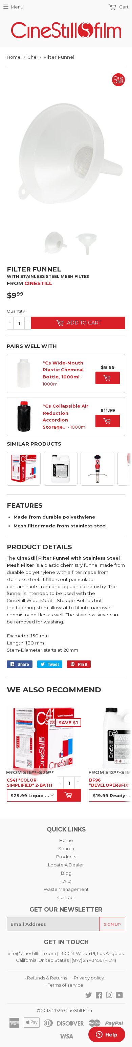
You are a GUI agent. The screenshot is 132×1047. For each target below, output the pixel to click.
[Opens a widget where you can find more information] (106, 1035)
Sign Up (112, 924)
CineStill (38, 283)
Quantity (16, 311)
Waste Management (66, 889)
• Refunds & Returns (46, 977)
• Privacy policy (87, 977)
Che (32, 57)
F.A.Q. (66, 881)
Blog (66, 873)
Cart (123, 7)
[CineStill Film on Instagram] (109, 996)
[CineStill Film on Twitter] (88, 996)
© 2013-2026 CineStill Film (64, 1010)
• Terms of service (64, 985)
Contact (66, 897)
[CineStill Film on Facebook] (99, 996)
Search (66, 848)
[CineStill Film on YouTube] (119, 996)
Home (14, 57)
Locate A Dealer (66, 864)
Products (66, 856)
